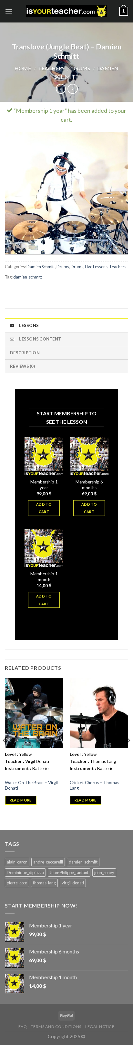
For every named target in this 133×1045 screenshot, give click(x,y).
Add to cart (44, 508)
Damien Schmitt (40, 266)
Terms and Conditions (56, 1026)
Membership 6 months (89, 484)
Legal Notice (99, 1026)
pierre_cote (17, 882)
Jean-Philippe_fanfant (69, 872)
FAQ (22, 1026)
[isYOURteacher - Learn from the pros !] (66, 11)
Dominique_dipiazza (25, 872)
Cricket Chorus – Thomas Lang (94, 785)
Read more (21, 800)
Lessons (29, 325)
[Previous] (4, 753)
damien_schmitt (27, 276)
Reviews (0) (22, 366)
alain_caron (17, 861)
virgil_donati (73, 882)
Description (25, 352)
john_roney (104, 872)
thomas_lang (44, 882)
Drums (80, 68)
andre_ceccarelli (48, 861)
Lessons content (40, 338)
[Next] (128, 753)
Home (23, 68)
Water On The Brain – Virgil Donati (31, 785)
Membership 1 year (44, 484)
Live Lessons (96, 266)
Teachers (51, 68)
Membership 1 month (44, 576)
